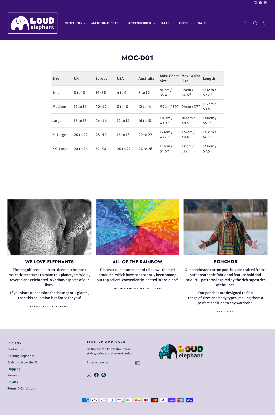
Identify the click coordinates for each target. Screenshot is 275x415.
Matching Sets (105, 23)
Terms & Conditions (21, 388)
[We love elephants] (49, 227)
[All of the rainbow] (138, 227)
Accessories (140, 23)
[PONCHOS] (226, 227)
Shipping (14, 369)
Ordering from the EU (22, 362)
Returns (13, 375)
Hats (166, 23)
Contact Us (15, 349)
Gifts (184, 23)
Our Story (14, 343)
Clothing (74, 23)
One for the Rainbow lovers (137, 288)
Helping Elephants (20, 356)
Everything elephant (49, 306)
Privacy (12, 382)
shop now (225, 311)
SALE (202, 23)
